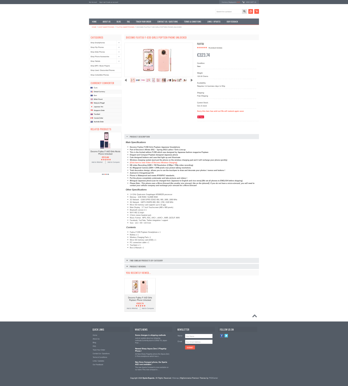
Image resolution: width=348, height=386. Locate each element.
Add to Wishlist (97, 162)
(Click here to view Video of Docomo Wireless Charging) (153, 163)
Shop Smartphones (106, 27)
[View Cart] (256, 11)
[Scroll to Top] (255, 316)
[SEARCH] (244, 11)
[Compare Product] (250, 11)
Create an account (112, 2)
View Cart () (251, 2)
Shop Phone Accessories (100, 56)
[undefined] (157, 71)
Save (201, 117)
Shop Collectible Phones (100, 75)
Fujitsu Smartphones (125, 27)
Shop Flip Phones (97, 47)
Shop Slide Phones (98, 52)
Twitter (226, 335)
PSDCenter (213, 378)
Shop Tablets (95, 61)
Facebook (221, 335)
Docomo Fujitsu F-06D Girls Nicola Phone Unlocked (105, 152)
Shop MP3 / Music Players (100, 66)
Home (94, 27)
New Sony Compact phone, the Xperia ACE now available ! (151, 363)
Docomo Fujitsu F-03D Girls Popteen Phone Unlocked (140, 298)
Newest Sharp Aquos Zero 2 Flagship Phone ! (150, 349)
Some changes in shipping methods (150, 335)
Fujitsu (200, 43)
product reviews (215, 48)
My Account (93, 2)
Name (180, 335)
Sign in (101, 2)
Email (180, 341)
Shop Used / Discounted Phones (103, 70)
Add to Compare (114, 162)
